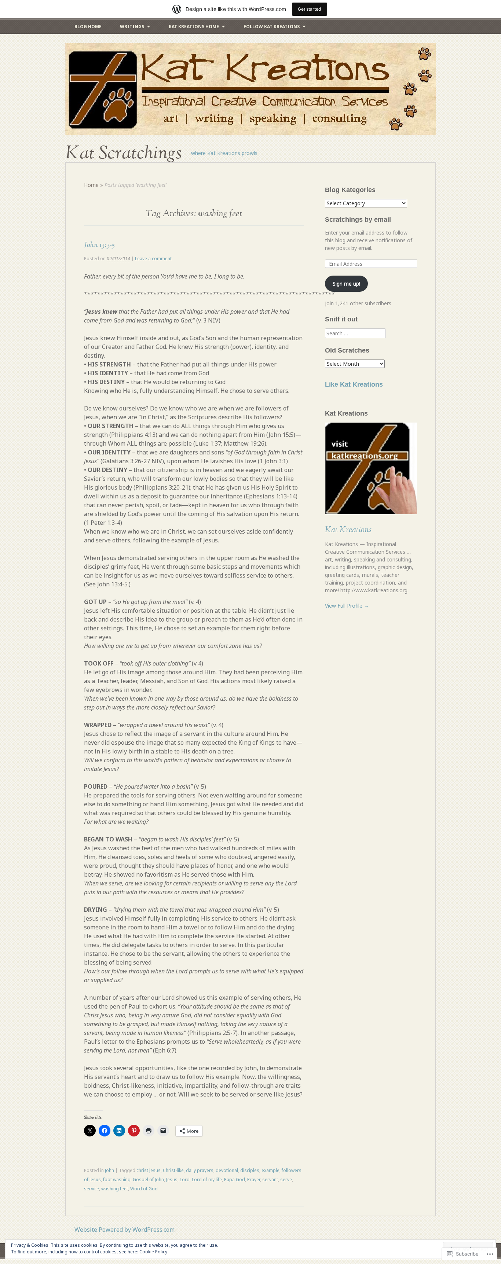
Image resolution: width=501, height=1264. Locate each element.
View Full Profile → (347, 605)
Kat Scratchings (123, 153)
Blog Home (88, 26)
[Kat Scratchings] (250, 89)
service (91, 1189)
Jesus (172, 1179)
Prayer (253, 1179)
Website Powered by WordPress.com (124, 1230)
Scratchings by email (358, 219)
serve (286, 1179)
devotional (227, 1170)
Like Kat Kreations (354, 384)
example (270, 1170)
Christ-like (173, 1170)
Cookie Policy (153, 1252)
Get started (309, 9)
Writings (132, 26)
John (109, 1170)
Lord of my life (207, 1179)
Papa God (234, 1179)
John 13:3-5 (99, 244)
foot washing (117, 1179)
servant (270, 1179)
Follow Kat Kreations (272, 26)
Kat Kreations (348, 530)
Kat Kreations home (194, 26)
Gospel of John (148, 1179)
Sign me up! (346, 283)
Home (91, 184)
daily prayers (199, 1170)
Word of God (144, 1189)
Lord (185, 1179)
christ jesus (148, 1170)
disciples (249, 1170)
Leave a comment (153, 258)
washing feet (114, 1189)
